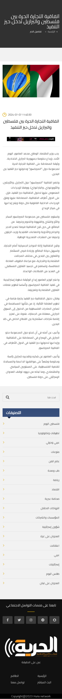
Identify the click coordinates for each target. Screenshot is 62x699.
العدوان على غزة (49, 536)
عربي (56, 554)
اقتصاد (55, 489)
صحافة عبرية (52, 498)
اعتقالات (54, 545)
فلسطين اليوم (51, 423)
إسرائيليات (54, 564)
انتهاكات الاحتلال (50, 508)
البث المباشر (44, 682)
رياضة (56, 479)
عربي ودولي (52, 442)
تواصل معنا (18, 682)
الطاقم (15, 675)
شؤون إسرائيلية (50, 526)
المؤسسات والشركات (47, 517)
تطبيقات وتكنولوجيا (48, 433)
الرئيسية (50, 31)
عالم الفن (54, 461)
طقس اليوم (52, 573)
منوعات (55, 451)
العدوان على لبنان (49, 583)
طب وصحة (53, 470)
